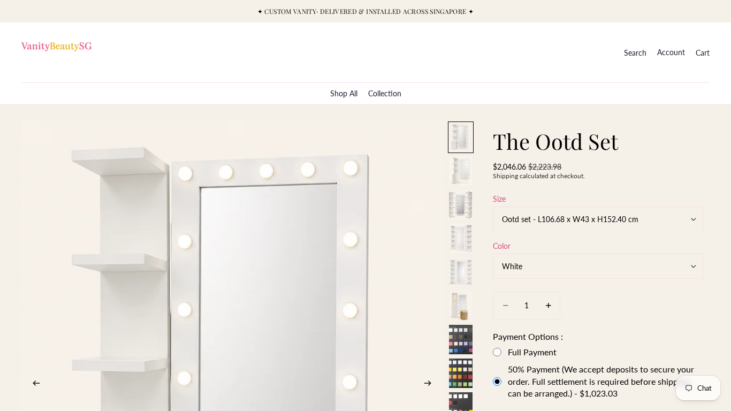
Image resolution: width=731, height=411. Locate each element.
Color (502, 245)
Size (499, 198)
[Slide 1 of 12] (461, 137)
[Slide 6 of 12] (461, 306)
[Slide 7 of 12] (461, 339)
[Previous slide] (33, 384)
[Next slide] (431, 384)
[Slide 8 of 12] (461, 373)
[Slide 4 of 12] (461, 238)
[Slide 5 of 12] (461, 272)
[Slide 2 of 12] (461, 171)
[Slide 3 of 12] (461, 204)
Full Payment (532, 352)
